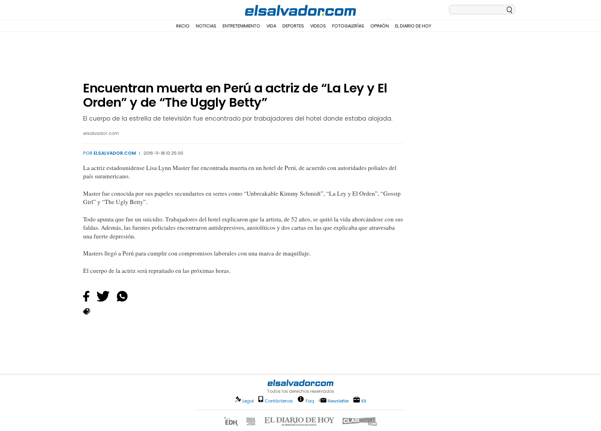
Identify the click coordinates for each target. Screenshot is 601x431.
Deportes (293, 26)
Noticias (206, 26)
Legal (248, 401)
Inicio (183, 26)
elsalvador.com (115, 153)
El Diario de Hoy (413, 26)
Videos (318, 26)
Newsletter (338, 401)
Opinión (379, 26)
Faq (310, 400)
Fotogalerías (348, 26)
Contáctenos (279, 401)
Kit (363, 400)
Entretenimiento (241, 26)
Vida (271, 26)
